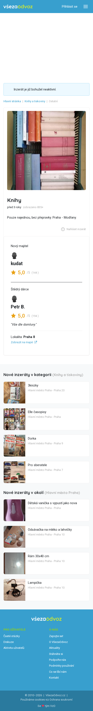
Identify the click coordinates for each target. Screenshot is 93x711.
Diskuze (8, 642)
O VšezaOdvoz (58, 642)
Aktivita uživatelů (13, 647)
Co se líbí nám (58, 671)
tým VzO (50, 706)
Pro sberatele (37, 465)
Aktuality (54, 647)
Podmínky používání (61, 665)
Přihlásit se (69, 6)
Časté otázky (11, 636)
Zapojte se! (56, 636)
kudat (17, 263)
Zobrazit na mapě (22, 342)
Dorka (32, 438)
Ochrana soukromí (61, 699)
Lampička (35, 583)
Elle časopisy (37, 412)
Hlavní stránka (12, 101)
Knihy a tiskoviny (35, 101)
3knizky (33, 385)
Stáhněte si (56, 654)
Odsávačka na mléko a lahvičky (50, 530)
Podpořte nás (57, 659)
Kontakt (54, 677)
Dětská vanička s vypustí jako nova (52, 503)
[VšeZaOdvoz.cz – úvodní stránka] (18, 7)
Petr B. (18, 306)
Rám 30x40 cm (38, 556)
